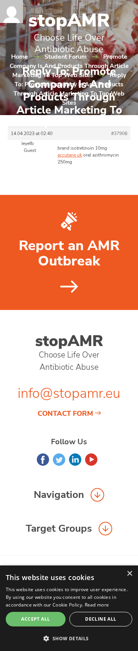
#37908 (119, 133)
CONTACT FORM (65, 413)
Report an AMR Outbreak (69, 253)
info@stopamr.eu (69, 393)
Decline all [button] (100, 619)
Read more (97, 605)
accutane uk (70, 155)
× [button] (129, 574)
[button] (69, 638)
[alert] (69, 608)
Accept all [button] (35, 619)
